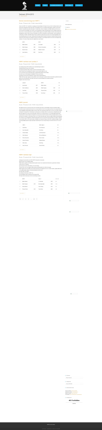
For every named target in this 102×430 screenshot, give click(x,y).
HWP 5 (33, 23)
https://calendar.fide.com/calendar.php (76, 394)
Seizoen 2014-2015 (39, 23)
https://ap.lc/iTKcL (74, 393)
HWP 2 (34, 104)
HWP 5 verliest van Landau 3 (28, 61)
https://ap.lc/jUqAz (74, 390)
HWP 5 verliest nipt (25, 155)
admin (21, 23)
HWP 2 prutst (23, 102)
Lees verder (23, 56)
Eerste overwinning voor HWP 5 (29, 21)
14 (34, 199)
